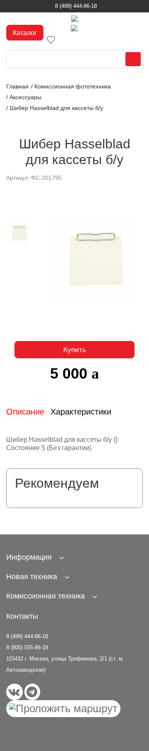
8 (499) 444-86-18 (76, 6)
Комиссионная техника (45, 596)
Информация (29, 557)
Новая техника (31, 576)
